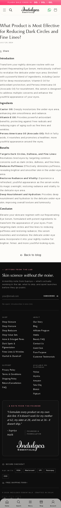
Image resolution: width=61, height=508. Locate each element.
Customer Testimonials (44, 356)
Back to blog (32, 255)
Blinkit (36, 389)
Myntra (36, 376)
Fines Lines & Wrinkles (13, 352)
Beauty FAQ (39, 339)
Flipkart (36, 393)
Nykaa (36, 372)
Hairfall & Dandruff (11, 356)
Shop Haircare (9, 326)
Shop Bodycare (9, 330)
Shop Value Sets (10, 335)
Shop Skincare (9, 322)
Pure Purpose (39, 352)
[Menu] (4, 10)
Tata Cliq (37, 385)
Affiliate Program (41, 330)
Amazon (37, 380)
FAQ (4, 387)
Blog (35, 326)
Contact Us (38, 343)
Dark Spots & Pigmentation (8, 345)
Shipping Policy (9, 378)
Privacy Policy (8, 370)
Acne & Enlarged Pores (13, 339)
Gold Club (38, 348)
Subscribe (49, 296)
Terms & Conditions (11, 374)
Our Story (38, 322)
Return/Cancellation (11, 383)
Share (6, 51)
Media (36, 335)
